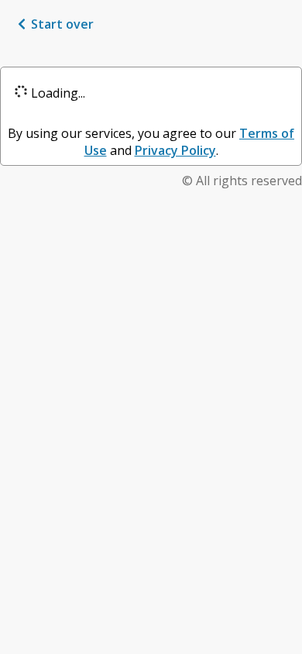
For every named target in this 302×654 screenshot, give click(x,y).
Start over (62, 24)
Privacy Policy (175, 150)
